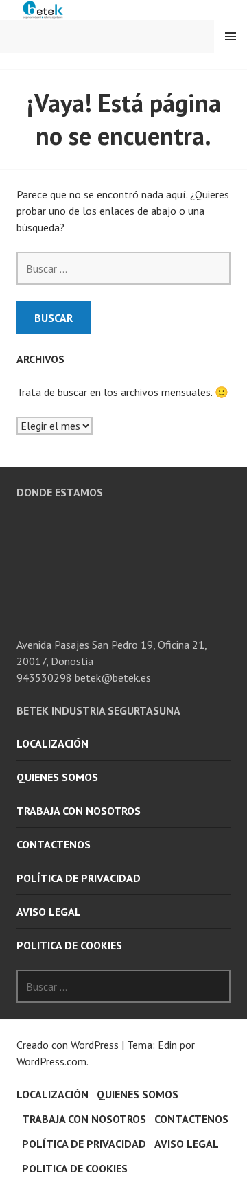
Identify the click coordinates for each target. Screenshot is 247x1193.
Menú (230, 36)
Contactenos (53, 844)
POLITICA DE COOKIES (69, 945)
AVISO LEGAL (48, 911)
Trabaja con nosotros (78, 811)
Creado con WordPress (67, 1045)
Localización (52, 743)
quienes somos (57, 777)
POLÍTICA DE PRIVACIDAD (78, 878)
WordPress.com (51, 1061)
